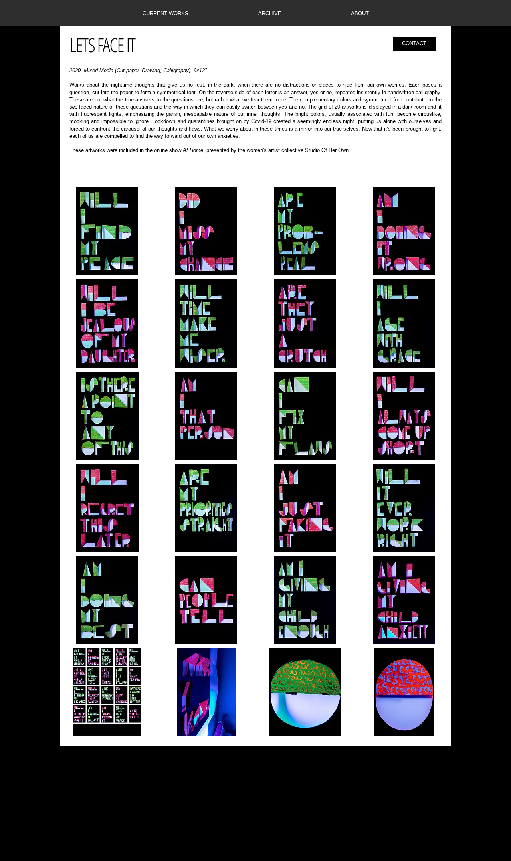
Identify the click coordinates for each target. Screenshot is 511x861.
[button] (165, 14)
